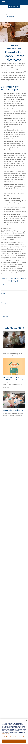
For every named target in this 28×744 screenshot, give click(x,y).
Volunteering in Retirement (13, 410)
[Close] (26, 721)
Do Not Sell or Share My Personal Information (14, 736)
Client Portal (15, 6)
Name (3, 284)
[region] (14, 731)
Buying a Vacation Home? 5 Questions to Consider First (13, 378)
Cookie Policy (5, 733)
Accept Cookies (14, 741)
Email (3, 293)
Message (4, 303)
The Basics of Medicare (11, 350)
